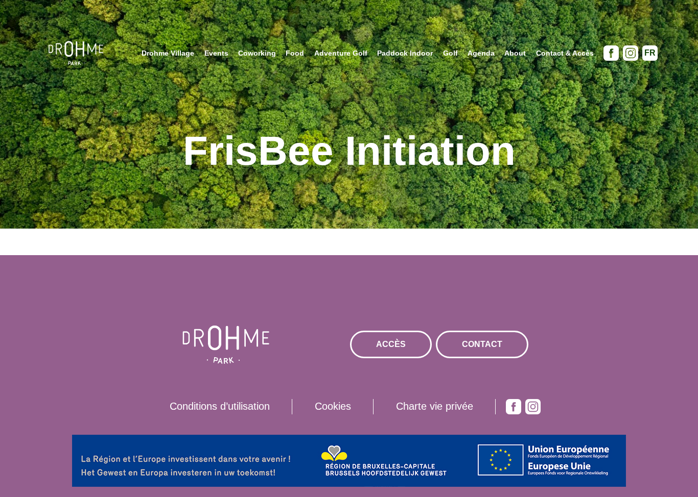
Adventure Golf (340, 53)
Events (216, 53)
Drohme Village (168, 53)
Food (295, 53)
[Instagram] (630, 53)
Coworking (257, 53)
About (515, 53)
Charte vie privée (434, 406)
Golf (450, 53)
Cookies (333, 406)
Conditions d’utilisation (220, 406)
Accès (391, 344)
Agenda (481, 53)
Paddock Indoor (405, 53)
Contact (482, 344)
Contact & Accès (565, 53)
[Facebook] (611, 53)
